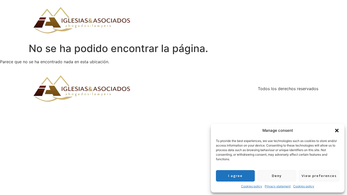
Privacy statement (278, 186)
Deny (277, 176)
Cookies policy (251, 186)
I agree (235, 176)
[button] (336, 130)
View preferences (319, 176)
